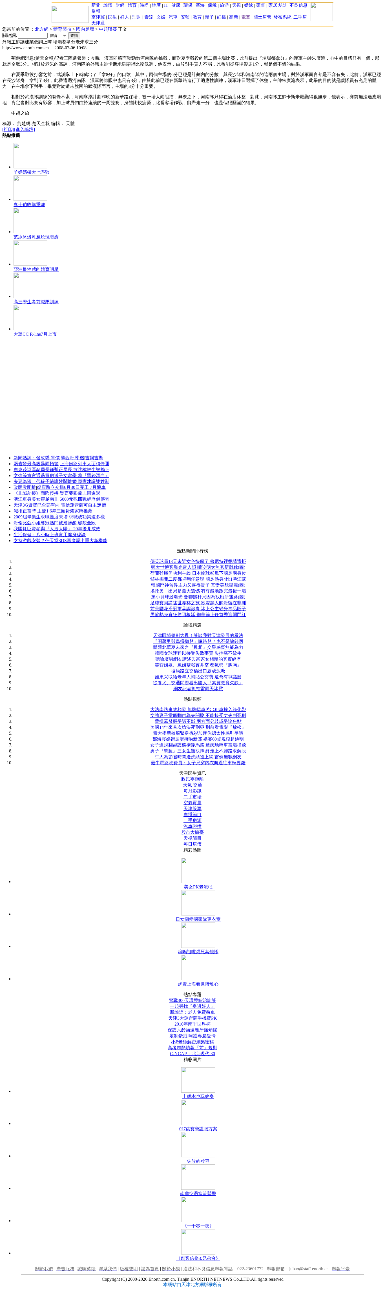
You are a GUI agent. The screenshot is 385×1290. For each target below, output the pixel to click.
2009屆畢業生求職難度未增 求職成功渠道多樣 (59, 516)
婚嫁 (248, 5)
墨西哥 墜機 (72, 457)
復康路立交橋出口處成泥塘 (198, 671)
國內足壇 (85, 29)
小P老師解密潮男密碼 (192, 1041)
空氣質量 (192, 802)
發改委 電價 (48, 457)
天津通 (98, 23)
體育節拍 (62, 29)
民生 (112, 17)
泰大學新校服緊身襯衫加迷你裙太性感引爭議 (198, 733)
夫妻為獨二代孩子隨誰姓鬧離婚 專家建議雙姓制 (61, 481)
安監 (185, 17)
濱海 (200, 5)
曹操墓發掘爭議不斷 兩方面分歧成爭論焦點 (198, 721)
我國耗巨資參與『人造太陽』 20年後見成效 (57, 528)
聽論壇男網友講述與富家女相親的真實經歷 (198, 659)
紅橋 (221, 17)
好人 (124, 17)
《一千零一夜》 (198, 1226)
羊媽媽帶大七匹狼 (32, 172)
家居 (272, 5)
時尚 (144, 5)
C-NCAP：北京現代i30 (192, 1053)
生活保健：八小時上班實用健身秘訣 (50, 534)
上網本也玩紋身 (198, 1096)
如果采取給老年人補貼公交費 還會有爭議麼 (198, 676)
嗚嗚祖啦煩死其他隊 (198, 951)
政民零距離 (25, 487)
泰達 (148, 17)
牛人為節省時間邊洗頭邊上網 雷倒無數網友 (198, 756)
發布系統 (282, 17)
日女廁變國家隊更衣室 (198, 919)
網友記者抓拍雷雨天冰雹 (198, 688)
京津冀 (98, 17)
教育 (197, 17)
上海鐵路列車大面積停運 (84, 463)
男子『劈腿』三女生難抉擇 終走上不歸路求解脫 (198, 750)
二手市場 (192, 796)
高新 (233, 17)
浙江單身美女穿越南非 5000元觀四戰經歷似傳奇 (61, 499)
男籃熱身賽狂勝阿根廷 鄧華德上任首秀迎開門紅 (198, 614)
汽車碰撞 (192, 826)
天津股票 (192, 808)
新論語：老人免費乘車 (192, 1012)
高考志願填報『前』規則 (192, 1047)
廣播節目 (192, 814)
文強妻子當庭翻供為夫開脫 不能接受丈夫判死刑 (198, 715)
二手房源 (192, 820)
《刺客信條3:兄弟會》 (198, 1258)
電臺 (245, 17)
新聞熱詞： (25, 457)
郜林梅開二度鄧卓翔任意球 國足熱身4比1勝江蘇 (198, 579)
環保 (188, 5)
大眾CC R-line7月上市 (35, 334)
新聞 (95, 5)
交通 (197, 785)
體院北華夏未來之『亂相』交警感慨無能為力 (198, 647)
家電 (260, 5)
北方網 (41, 29)
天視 (236, 5)
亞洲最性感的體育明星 (36, 269)
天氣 (187, 785)
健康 (175, 5)
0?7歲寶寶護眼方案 (198, 1128)
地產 (156, 5)
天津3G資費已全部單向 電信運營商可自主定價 (60, 505)
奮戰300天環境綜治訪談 (192, 1000)
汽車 (173, 17)
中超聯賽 (108, 29)
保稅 (212, 5)
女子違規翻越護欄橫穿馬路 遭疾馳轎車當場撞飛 (198, 745)
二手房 (300, 17)
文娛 (160, 17)
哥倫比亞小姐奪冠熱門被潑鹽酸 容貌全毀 (55, 522)
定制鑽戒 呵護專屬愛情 (192, 1035)
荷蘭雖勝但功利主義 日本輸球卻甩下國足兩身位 (198, 573)
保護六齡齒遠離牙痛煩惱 (192, 1030)
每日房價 (192, 844)
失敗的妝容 (198, 1161)
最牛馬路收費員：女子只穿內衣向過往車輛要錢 (198, 762)
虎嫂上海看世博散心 (198, 984)
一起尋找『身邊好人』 (192, 1006)
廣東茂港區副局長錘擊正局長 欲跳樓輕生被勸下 (61, 469)
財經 (120, 5)
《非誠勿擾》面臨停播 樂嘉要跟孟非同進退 (57, 493)
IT (166, 5)
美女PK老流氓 (198, 886)
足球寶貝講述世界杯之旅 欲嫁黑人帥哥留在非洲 (198, 602)
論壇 (107, 5)
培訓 (282, 5)
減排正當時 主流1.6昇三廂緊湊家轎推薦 (53, 511)
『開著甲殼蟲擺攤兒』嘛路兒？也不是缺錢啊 (198, 641)
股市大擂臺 (192, 832)
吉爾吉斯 (94, 457)
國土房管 (262, 17)
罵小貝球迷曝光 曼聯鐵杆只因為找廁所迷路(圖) (198, 596)
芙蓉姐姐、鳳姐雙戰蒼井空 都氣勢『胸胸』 (198, 665)
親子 (209, 17)
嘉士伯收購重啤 (29, 204)
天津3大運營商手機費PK (192, 1018)
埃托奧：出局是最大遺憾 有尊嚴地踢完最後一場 (198, 591)
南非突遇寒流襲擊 (198, 1193)
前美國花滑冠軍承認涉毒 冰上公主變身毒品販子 (198, 608)
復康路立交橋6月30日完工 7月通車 (71, 487)
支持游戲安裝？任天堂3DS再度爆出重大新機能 (60, 540)
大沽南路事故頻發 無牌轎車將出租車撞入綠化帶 (198, 709)
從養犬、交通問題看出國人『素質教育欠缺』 (198, 682)
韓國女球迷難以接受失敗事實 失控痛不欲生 (198, 653)
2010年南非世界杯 (192, 1024)
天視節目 (192, 838)
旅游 (224, 5)
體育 (132, 5)
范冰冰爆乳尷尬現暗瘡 (36, 237)
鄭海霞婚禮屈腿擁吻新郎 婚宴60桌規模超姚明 (198, 739)
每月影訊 (192, 790)
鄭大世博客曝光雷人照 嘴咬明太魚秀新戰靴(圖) (198, 567)
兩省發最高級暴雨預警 (36, 463)
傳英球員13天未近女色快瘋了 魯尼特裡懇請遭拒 (198, 561)
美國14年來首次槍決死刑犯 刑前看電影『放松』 (198, 727)
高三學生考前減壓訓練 (36, 301)
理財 (136, 17)
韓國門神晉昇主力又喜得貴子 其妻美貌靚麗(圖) (198, 585)
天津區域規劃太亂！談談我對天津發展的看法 (198, 635)
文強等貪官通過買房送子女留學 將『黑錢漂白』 (61, 475)
